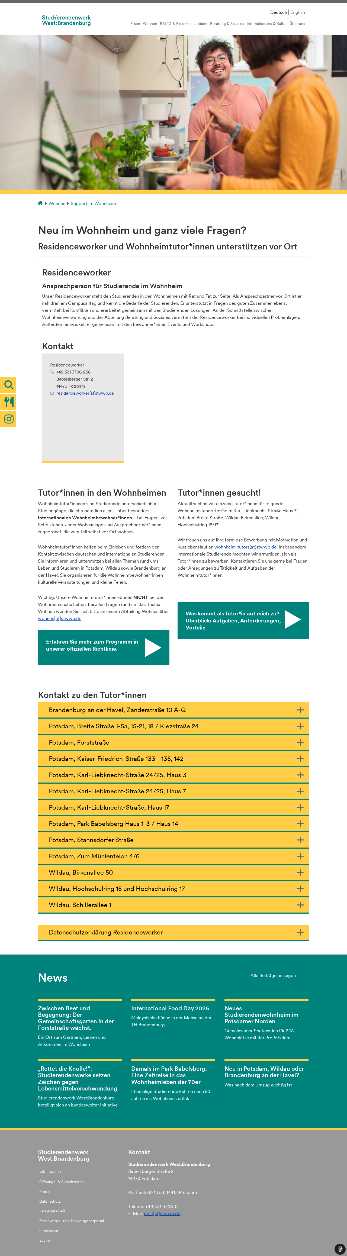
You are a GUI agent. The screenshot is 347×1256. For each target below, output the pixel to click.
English (297, 12)
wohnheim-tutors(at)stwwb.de (245, 547)
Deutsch (278, 12)
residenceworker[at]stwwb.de (85, 393)
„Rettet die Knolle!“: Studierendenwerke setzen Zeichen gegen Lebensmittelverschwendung (77, 1078)
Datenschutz (50, 1201)
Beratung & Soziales (227, 23)
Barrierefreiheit (52, 1211)
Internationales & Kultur (267, 23)
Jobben (200, 23)
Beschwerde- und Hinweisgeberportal (71, 1220)
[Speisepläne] (8, 402)
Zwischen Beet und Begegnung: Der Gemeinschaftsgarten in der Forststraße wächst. (76, 1018)
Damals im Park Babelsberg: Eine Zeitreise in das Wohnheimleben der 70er (169, 1075)
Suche (44, 1240)
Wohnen (150, 23)
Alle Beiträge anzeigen (273, 975)
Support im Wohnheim (93, 203)
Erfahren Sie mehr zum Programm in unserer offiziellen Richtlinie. (92, 645)
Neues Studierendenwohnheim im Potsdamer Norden (261, 1015)
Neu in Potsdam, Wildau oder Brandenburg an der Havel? (264, 1072)
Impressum (48, 1230)
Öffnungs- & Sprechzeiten (61, 1181)
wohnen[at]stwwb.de (59, 618)
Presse (44, 1191)
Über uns (297, 23)
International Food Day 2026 (170, 1008)
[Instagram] (8, 419)
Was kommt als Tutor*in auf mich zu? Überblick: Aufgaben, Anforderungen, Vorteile (233, 620)
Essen (135, 23)
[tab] (8, 385)
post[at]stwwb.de (162, 1213)
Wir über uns (50, 1172)
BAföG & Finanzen (176, 23)
